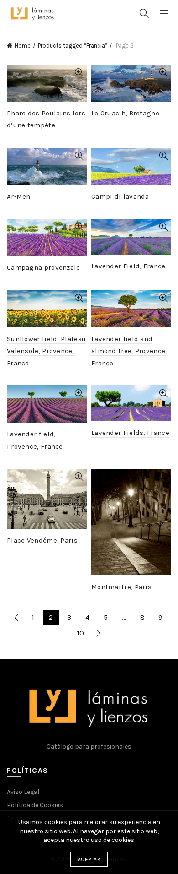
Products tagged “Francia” (72, 45)
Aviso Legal (23, 792)
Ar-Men (19, 196)
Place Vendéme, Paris (42, 540)
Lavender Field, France (128, 266)
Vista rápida (79, 73)
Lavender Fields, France (130, 433)
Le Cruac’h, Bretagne (125, 113)
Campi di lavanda (120, 196)
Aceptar (89, 859)
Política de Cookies (35, 805)
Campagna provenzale (43, 267)
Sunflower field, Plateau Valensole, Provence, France (46, 351)
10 (80, 633)
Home (23, 45)
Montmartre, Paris (121, 587)
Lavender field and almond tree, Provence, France (129, 351)
